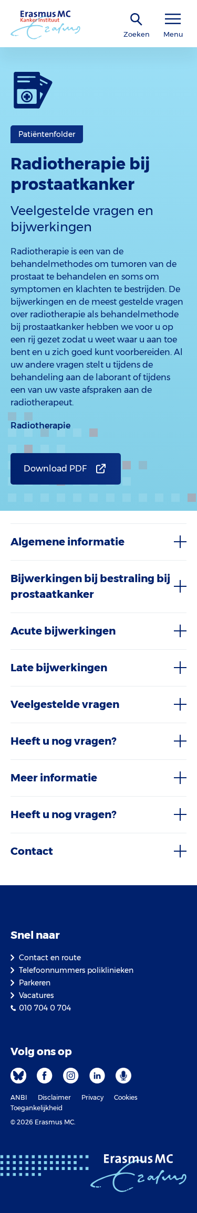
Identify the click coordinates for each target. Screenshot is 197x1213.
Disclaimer (54, 1097)
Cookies (126, 1097)
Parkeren (34, 982)
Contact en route (50, 957)
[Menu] (172, 19)
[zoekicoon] (136, 19)
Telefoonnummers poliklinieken (76, 970)
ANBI (19, 1097)
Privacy (92, 1097)
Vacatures (36, 995)
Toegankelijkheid (37, 1108)
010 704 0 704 (45, 1008)
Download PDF (55, 469)
